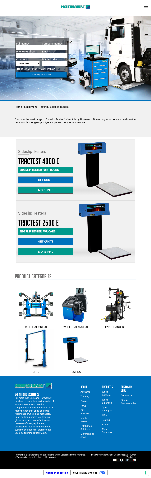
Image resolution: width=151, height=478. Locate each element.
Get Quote (45, 180)
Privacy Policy (46, 68)
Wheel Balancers (75, 327)
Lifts (35, 371)
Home (18, 106)
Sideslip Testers (59, 106)
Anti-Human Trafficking (130, 456)
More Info (46, 190)
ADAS (105, 424)
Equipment (30, 106)
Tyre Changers (115, 327)
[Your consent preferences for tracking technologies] (146, 473)
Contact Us (126, 395)
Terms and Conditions (114, 455)
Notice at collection (57, 472)
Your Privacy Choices (85, 472)
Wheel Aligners (36, 327)
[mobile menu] (146, 8)
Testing (43, 106)
